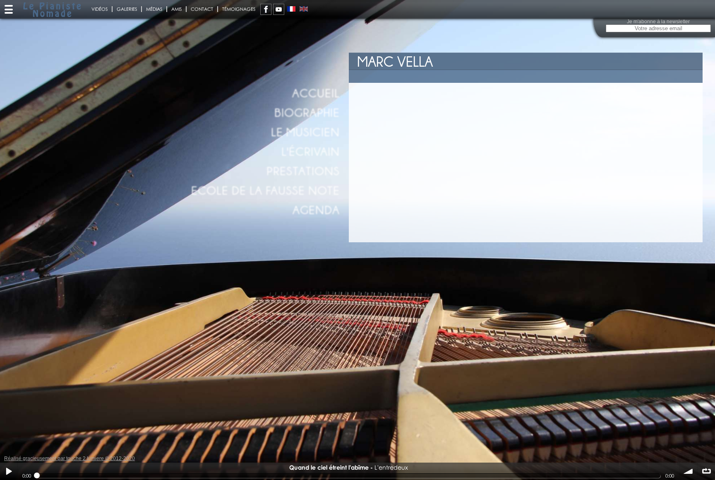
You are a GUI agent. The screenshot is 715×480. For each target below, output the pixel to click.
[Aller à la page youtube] (278, 9)
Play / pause (8, 471)
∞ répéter (706, 471)
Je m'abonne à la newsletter (658, 21)
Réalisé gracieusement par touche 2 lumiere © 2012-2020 (69, 458)
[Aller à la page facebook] (265, 9)
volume (688, 471)
